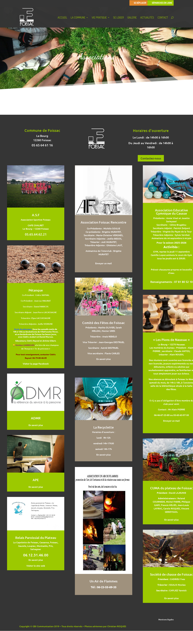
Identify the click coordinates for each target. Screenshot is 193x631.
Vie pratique (99, 17)
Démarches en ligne (162, 3)
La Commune (78, 17)
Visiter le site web (35, 565)
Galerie (132, 17)
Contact (163, 17)
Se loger (118, 17)
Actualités (147, 17)
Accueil (62, 17)
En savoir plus (36, 425)
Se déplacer (140, 3)
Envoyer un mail (103, 263)
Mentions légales (166, 620)
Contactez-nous (151, 158)
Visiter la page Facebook (36, 363)
